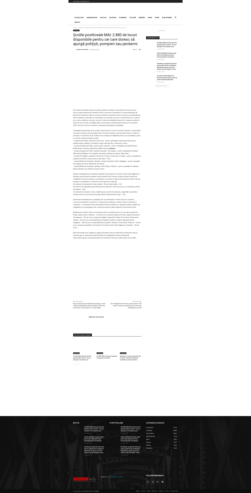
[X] (92, 55)
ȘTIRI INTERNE (167, 17)
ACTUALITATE (79, 17)
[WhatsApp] (101, 55)
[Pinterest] (97, 55)
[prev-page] (74, 364)
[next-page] (77, 364)
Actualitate (81, 27)
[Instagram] (153, 482)
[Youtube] (162, 482)
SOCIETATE (112, 17)
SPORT (157, 17)
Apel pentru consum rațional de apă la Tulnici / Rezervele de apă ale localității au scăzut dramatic (130, 357)
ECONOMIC (123, 17)
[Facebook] (88, 55)
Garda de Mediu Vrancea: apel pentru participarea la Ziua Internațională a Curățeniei (166, 55)
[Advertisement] (107, 263)
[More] (115, 292)
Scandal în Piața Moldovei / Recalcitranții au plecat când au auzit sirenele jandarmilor (167, 77)
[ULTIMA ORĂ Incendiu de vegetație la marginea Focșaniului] (107, 346)
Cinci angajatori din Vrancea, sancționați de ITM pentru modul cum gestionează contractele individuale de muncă (125, 306)
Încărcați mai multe (161, 86)
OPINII (150, 17)
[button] (175, 18)
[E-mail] (106, 55)
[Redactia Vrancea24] (74, 49)
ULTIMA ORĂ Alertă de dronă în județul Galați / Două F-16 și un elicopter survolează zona (82, 357)
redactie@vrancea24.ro (115, 477)
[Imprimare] (110, 55)
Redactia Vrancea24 (82, 49)
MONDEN (142, 17)
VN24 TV (77, 22)
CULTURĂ (132, 17)
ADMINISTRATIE (91, 17)
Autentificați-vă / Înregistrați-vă (81, 1)
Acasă (74, 27)
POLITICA (103, 17)
